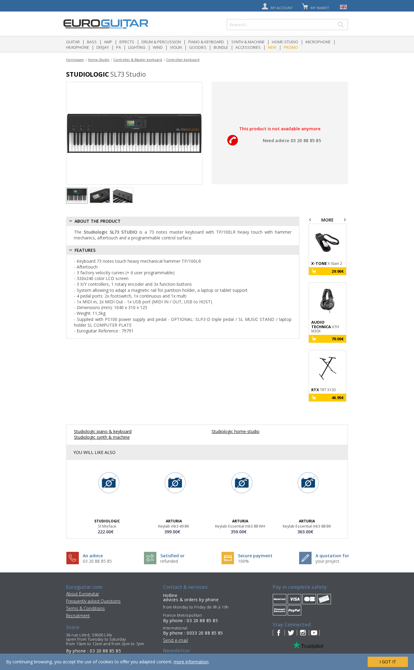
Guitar (73, 42)
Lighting (136, 47)
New (272, 47)
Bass (92, 42)
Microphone (318, 42)
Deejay (102, 47)
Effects (126, 42)
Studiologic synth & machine (102, 437)
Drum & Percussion (161, 42)
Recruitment (78, 615)
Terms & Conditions (85, 608)
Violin (176, 47)
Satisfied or (172, 555)
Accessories (248, 47)
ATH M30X (325, 326)
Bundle (221, 47)
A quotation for (332, 555)
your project (327, 561)
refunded (169, 561)
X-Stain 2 (326, 263)
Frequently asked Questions (93, 601)
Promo (291, 47)
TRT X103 (323, 390)
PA (118, 47)
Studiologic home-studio (235, 431)
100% (243, 561)
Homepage (75, 59)
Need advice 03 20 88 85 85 (292, 140)
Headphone (77, 47)
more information (191, 662)
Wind (158, 47)
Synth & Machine (248, 42)
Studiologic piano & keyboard (103, 431)
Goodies (197, 47)
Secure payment (255, 555)
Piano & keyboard (206, 42)
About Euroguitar (82, 594)
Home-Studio (285, 42)
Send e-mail (175, 640)
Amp (108, 42)
